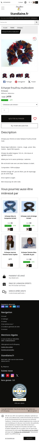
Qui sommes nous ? (7, 324)
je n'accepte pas (9, 438)
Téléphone (5, 367)
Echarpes (20, 28)
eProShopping (5, 411)
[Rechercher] (36, 22)
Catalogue (5, 319)
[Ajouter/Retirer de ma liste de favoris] (35, 119)
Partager (9, 82)
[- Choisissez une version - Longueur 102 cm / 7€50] (19, 105)
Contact (20, 2)
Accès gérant (33, 411)
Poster (33, 82)
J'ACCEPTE (29, 438)
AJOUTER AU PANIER (16, 119)
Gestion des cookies (7, 347)
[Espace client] (25, 2)
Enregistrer (21, 82)
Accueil (5, 28)
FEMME (12, 28)
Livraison (4, 329)
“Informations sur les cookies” (29, 430)
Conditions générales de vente (11, 327)
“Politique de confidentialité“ (22, 432)
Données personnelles (7, 350)
